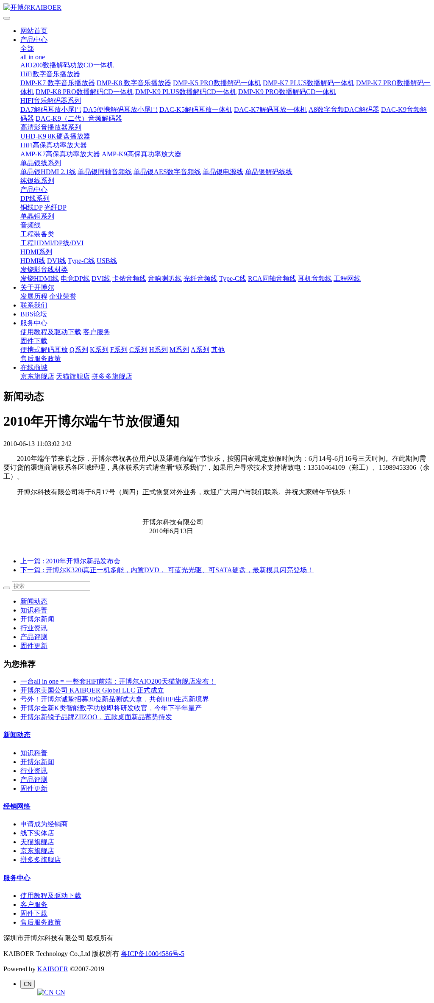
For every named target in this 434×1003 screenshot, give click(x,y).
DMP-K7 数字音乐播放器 (57, 82)
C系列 (138, 349)
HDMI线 (32, 260)
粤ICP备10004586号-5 (152, 953)
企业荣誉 (62, 296)
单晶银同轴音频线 (105, 171)
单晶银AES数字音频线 (167, 171)
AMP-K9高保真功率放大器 (141, 154)
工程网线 (347, 278)
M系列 (179, 349)
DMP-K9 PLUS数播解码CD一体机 (185, 91)
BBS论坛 (33, 314)
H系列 (158, 349)
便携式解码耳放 (44, 349)
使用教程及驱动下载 (50, 331)
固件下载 (33, 340)
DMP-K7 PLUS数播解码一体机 (308, 82)
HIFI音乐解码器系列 (50, 100)
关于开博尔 (37, 287)
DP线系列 (35, 198)
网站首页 (33, 30)
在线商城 (33, 367)
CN (59, 992)
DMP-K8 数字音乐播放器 (134, 82)
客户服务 (96, 331)
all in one (32, 57)
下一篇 (167, 570)
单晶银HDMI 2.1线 (48, 171)
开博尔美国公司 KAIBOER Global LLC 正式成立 (92, 690)
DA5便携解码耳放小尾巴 (120, 109)
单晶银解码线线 (268, 171)
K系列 (99, 349)
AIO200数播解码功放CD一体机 (67, 65)
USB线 (107, 260)
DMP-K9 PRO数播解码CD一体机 (287, 91)
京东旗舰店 (37, 376)
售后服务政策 (40, 358)
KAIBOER (52, 969)
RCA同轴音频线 (272, 278)
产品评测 (33, 636)
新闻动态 (33, 601)
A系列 (200, 349)
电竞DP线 (75, 278)
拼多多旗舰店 (112, 376)
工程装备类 (37, 234)
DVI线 (56, 260)
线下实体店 (37, 833)
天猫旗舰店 (73, 376)
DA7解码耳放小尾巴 (50, 109)
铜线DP (31, 207)
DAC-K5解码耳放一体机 (195, 109)
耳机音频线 (315, 278)
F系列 (119, 349)
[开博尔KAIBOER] (217, 7)
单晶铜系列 (37, 216)
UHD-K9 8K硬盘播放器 (55, 136)
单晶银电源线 (223, 171)
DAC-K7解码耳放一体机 (270, 109)
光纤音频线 (200, 278)
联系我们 (33, 305)
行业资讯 (33, 628)
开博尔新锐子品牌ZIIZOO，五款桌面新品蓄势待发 (96, 716)
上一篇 (70, 561)
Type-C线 (81, 260)
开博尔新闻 (37, 619)
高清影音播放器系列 (50, 127)
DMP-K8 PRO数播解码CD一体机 (85, 91)
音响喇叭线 (165, 278)
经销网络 (17, 806)
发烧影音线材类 (44, 269)
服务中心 (33, 323)
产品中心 (33, 39)
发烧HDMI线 (39, 278)
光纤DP (55, 207)
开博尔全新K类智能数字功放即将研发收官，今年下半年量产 (111, 708)
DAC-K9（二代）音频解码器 (79, 118)
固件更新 (33, 645)
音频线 (30, 225)
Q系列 (79, 349)
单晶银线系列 (40, 162)
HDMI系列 (36, 251)
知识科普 (33, 610)
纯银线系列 (37, 180)
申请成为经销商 (44, 824)
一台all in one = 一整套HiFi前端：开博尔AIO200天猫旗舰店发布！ (118, 681)
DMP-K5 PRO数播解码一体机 (217, 82)
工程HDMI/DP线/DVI (51, 243)
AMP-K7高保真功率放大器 (60, 154)
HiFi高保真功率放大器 (53, 145)
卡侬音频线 (129, 278)
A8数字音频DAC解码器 (344, 109)
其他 (218, 349)
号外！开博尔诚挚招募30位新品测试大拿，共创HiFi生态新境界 (114, 699)
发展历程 (33, 296)
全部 (27, 48)
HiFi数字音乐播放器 (50, 74)
